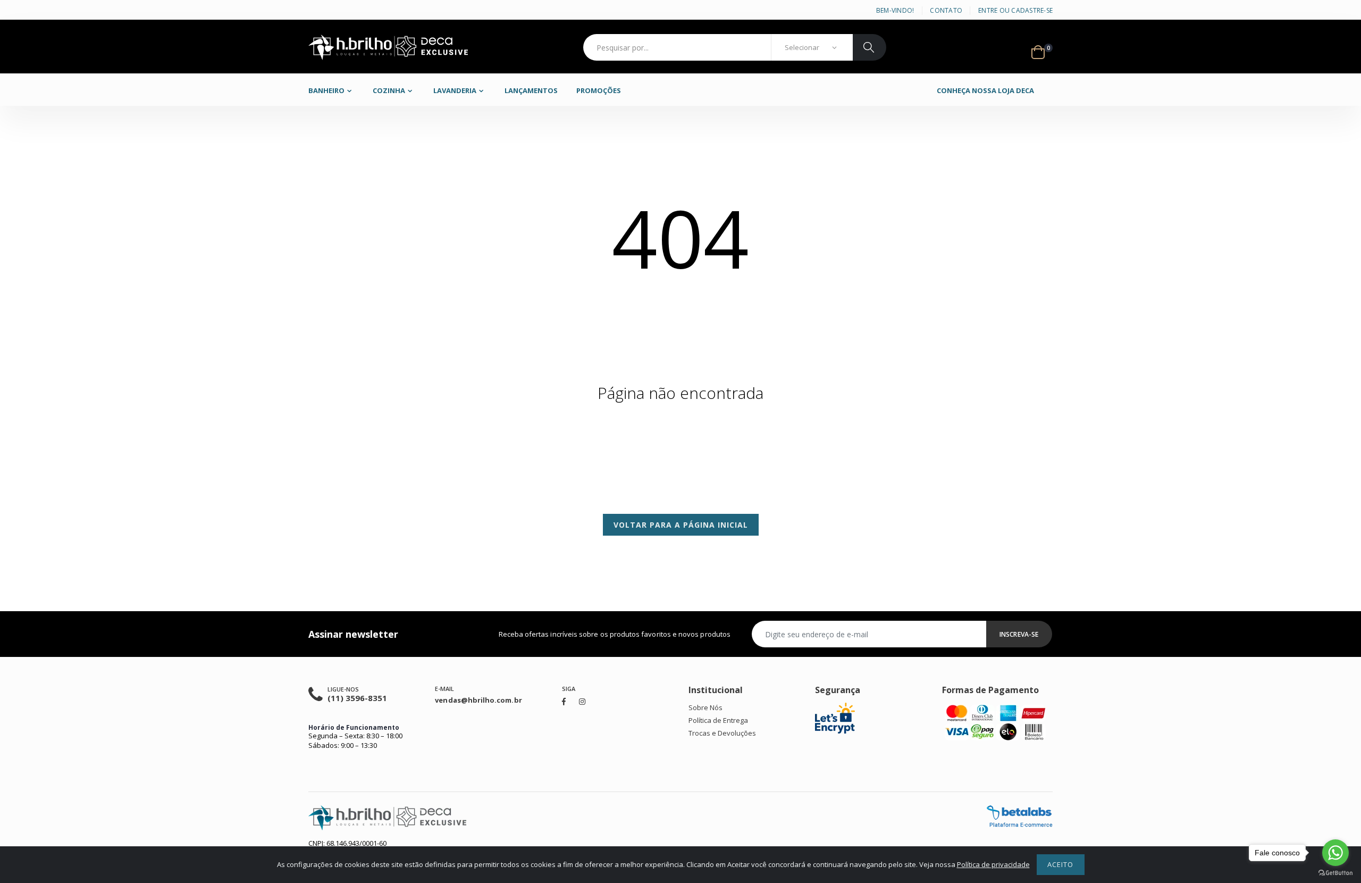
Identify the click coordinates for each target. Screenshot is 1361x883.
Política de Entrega (718, 720)
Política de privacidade (993, 864)
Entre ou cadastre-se (1015, 10)
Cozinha (389, 90)
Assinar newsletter (353, 634)
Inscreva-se (1018, 634)
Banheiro (326, 90)
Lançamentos (531, 90)
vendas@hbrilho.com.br (478, 700)
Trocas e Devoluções (722, 733)
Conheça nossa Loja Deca (985, 90)
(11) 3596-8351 (357, 698)
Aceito (1060, 864)
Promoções (598, 90)
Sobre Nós (705, 707)
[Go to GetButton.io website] (1335, 873)
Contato (946, 10)
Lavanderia (454, 90)
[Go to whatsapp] (1335, 852)
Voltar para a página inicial (681, 525)
